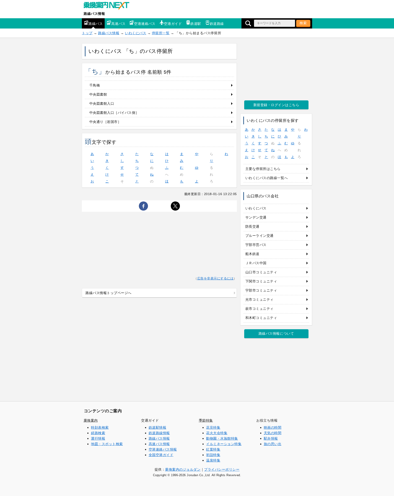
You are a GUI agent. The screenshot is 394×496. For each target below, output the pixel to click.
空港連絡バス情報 (163, 449)
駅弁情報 (271, 438)
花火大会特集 (216, 433)
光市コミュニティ (259, 299)
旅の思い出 (273, 444)
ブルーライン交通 (259, 236)
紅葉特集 (213, 449)
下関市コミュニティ (261, 281)
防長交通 (252, 226)
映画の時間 (273, 427)
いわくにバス (135, 33)
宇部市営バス (256, 245)
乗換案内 (91, 420)
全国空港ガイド (161, 455)
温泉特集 (213, 460)
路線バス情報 (94, 14)
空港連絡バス (144, 24)
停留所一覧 (161, 33)
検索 (303, 23)
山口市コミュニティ (261, 272)
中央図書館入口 (101, 103)
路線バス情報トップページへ (109, 293)
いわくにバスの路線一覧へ (266, 178)
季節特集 (206, 420)
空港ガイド (173, 24)
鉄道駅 (195, 24)
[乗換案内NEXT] (109, 6)
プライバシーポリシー (221, 469)
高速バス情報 (159, 444)
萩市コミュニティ (259, 309)
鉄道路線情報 (159, 433)
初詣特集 (213, 455)
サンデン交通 (256, 217)
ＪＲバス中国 (256, 263)
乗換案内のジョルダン (182, 469)
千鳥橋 (94, 85)
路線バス (95, 24)
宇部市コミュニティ (261, 290)
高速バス (118, 24)
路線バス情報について (276, 333)
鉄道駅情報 (157, 427)
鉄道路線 (217, 24)
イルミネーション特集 (223, 444)
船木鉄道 (252, 254)
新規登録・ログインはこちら (276, 105)
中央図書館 (98, 94)
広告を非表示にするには (215, 278)
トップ (87, 33)
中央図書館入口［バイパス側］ (114, 113)
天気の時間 (273, 433)
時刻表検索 (100, 427)
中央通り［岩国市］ (105, 122)
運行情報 (98, 438)
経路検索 (98, 433)
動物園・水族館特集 (222, 438)
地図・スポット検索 (107, 444)
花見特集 (213, 427)
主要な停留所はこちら (263, 169)
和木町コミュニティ (261, 318)
